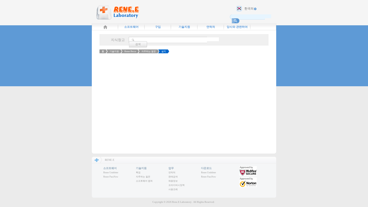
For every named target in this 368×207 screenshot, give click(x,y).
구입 (158, 26)
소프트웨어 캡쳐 (144, 181)
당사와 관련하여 (237, 26)
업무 (171, 168)
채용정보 (173, 181)
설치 (163, 51)
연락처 (210, 26)
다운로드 (206, 168)
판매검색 (173, 176)
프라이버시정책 (176, 185)
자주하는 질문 (148, 51)
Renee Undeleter (110, 172)
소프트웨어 (131, 26)
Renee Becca (130, 51)
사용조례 (173, 189)
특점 (138, 172)
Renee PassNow (110, 176)
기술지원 (184, 26)
